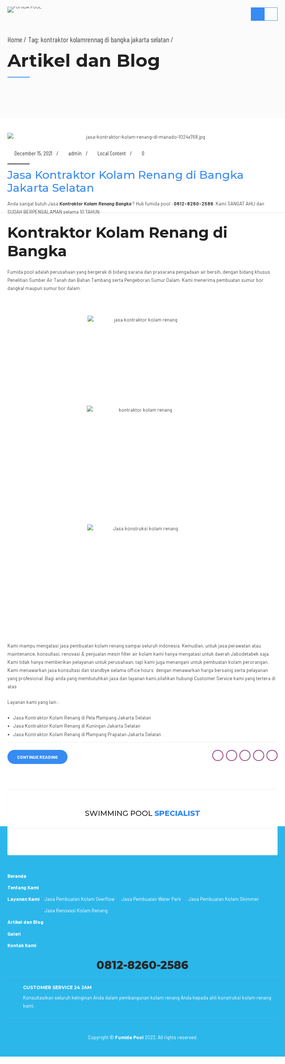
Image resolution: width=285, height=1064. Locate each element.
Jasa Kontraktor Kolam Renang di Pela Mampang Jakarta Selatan (82, 718)
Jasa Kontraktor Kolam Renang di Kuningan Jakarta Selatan (76, 726)
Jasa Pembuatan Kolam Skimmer (224, 899)
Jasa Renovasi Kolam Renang (76, 910)
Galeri (13, 934)
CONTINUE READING (37, 757)
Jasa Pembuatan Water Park (151, 899)
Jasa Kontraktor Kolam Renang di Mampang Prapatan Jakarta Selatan (87, 734)
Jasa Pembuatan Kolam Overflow (79, 899)
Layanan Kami (23, 899)
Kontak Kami (21, 945)
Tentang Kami (23, 887)
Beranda (16, 876)
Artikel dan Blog (25, 922)
